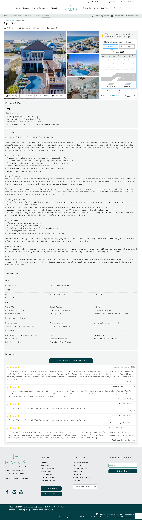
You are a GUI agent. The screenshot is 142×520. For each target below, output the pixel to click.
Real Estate (105, 8)
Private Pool (46, 472)
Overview (27, 16)
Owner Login (51, 488)
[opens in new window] (7, 493)
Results (9, 20)
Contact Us (118, 8)
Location (59, 96)
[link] (62, 36)
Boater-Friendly (48, 480)
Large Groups (47, 475)
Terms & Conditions (81, 478)
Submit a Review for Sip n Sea (71, 361)
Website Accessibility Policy (19, 510)
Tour (28, 96)
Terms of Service (121, 517)
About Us (54, 8)
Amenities (36, 16)
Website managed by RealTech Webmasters (116, 514)
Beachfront (46, 466)
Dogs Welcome (47, 469)
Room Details (15, 16)
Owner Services (89, 8)
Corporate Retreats (49, 478)
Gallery (12, 96)
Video (43, 96)
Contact (76, 480)
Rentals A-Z (48, 510)
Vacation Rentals (22, 8)
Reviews (45, 16)
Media (6, 16)
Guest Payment (51, 494)
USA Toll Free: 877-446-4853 (17, 479)
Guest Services (40, 8)
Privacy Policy (37, 510)
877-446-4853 (114, 96)
